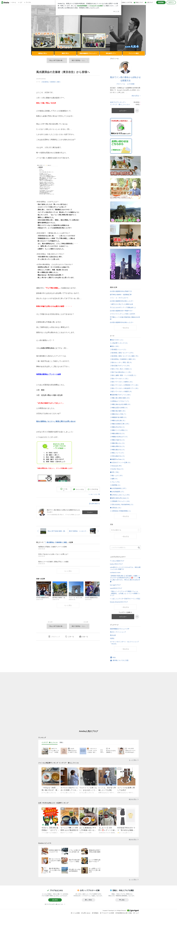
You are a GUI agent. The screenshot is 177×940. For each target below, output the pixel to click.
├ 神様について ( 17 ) (117, 453)
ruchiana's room (115, 572)
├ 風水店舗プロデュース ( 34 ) (120, 365)
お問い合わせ (86, 913)
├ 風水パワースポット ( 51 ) (119, 378)
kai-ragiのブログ (115, 585)
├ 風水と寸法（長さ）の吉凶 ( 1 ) (121, 369)
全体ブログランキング (117, 102)
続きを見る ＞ (136, 95)
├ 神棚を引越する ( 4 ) (117, 440)
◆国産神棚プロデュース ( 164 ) (120, 395)
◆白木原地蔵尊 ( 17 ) (117, 491)
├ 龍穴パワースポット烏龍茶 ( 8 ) (121, 391)
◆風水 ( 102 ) (114, 346)
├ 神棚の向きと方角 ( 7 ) (118, 414)
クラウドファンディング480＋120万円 (122, 314)
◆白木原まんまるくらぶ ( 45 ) (120, 495)
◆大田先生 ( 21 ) (115, 507)
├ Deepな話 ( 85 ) (116, 466)
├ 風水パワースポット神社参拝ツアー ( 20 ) (124, 388)
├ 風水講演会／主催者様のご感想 (50, 82)
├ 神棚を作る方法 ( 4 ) (117, 427)
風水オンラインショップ (118, 632)
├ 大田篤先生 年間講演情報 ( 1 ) (120, 511)
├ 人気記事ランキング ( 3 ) (118, 343)
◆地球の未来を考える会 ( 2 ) (119, 498)
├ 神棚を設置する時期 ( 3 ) (118, 407)
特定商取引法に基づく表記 (124, 913)
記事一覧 (71, 636)
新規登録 (161, 2)
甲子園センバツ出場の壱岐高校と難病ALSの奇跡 (125, 318)
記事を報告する (95, 503)
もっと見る (68, 571)
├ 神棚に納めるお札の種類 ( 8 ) (120, 404)
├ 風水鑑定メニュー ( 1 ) (118, 349)
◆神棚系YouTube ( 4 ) (117, 459)
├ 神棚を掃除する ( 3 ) (117, 446)
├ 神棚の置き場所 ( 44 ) (117, 411)
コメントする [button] (80, 489)
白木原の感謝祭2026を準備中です (121, 291)
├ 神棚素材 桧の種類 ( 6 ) (118, 417)
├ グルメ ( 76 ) (115, 482)
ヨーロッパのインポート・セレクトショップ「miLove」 (124, 643)
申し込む (122, 900)
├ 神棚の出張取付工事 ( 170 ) (119, 424)
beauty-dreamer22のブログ (119, 602)
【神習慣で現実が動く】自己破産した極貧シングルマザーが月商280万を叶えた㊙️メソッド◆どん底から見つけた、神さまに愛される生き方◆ (125, 579)
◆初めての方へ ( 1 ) (116, 340)
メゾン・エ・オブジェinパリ (119, 298)
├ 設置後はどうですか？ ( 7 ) (119, 401)
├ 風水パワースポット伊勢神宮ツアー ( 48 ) (124, 385)
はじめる (55, 900)
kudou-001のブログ (116, 564)
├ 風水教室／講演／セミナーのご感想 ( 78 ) (124, 356)
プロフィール (120, 84)
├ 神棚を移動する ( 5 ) (117, 433)
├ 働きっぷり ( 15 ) (116, 475)
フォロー (90, 512)
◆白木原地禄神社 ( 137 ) (118, 488)
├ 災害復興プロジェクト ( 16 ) (120, 501)
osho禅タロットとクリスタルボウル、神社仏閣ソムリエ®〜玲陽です (125, 568)
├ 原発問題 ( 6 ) (115, 485)
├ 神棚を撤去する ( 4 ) (117, 449)
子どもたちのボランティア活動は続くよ (123, 307)
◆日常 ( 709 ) (114, 472)
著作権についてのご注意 (120, 660)
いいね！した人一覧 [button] (94, 494)
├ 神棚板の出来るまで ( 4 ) (118, 436)
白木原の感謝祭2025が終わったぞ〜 (121, 301)
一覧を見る (125, 328)
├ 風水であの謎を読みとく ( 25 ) (120, 372)
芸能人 (61, 742)
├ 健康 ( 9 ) (113, 478)
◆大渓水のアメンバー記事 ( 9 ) (120, 462)
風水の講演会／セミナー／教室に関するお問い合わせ (56, 421)
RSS (114, 657)
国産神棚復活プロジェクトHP (119, 629)
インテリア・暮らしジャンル (119, 104)
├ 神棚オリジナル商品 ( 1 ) (118, 430)
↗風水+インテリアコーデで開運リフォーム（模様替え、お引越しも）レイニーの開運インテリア (125, 593)
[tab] (50, 742)
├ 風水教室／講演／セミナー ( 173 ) (121, 353)
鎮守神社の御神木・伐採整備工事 (121, 294)
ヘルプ (137, 913)
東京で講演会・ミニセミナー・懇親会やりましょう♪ (80, 60)
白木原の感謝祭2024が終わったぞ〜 (121, 322)
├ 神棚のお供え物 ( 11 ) (117, 420)
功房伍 (112, 638)
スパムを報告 (76, 913)
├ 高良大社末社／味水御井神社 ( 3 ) (121, 504)
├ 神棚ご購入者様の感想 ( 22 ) (120, 398)
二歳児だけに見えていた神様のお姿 (121, 304)
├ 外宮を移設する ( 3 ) (117, 456)
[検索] (139, 547)
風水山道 (113, 635)
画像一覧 (85, 636)
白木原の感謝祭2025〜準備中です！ (121, 311)
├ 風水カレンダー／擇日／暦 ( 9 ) (121, 362)
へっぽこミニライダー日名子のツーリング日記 (125, 598)
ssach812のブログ (116, 588)
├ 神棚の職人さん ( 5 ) (117, 443)
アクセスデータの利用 (108, 913)
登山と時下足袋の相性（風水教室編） (58, 60)
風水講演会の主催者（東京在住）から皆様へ (63, 71)
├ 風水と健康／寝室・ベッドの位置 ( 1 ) (123, 375)
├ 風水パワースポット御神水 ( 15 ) (121, 382)
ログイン (171, 2)
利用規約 (96, 913)
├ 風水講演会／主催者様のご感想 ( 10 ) (122, 359)
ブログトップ (55, 636)
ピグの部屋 (130, 84)
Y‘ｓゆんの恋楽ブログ (117, 561)
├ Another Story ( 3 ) (116, 469)
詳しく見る (88, 900)
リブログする (94, 489)
